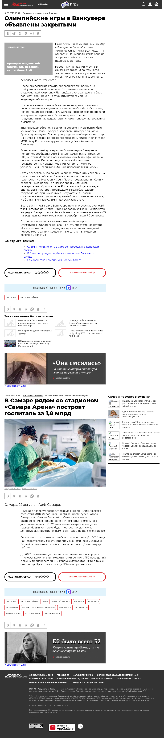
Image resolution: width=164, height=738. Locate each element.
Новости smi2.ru (15, 385)
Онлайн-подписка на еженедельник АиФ (118, 675)
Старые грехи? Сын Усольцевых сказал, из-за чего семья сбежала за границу (140, 424)
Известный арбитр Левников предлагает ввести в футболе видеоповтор (33, 323)
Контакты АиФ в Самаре (129, 679)
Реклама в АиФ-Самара (41, 679)
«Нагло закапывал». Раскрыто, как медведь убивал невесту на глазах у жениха (140, 456)
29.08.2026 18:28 (12, 395)
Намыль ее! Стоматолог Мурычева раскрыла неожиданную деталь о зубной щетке (139, 403)
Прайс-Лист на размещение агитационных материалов (85, 679)
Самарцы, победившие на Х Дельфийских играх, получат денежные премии (83, 323)
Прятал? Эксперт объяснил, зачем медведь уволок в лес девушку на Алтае (139, 446)
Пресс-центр (63, 675)
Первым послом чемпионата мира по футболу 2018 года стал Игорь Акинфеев (86, 333)
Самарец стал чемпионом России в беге (54, 260)
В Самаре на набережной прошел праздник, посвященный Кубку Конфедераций (35, 343)
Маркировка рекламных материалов (48, 683)
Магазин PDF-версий (83, 675)
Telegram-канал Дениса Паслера (20, 488)
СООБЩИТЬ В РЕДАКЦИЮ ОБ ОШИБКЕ (88, 683)
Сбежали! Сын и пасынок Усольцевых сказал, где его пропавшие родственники (141, 435)
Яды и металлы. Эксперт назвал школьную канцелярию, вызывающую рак (138, 414)
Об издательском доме (41, 675)
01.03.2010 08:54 (12, 13)
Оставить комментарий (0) (82, 273)
